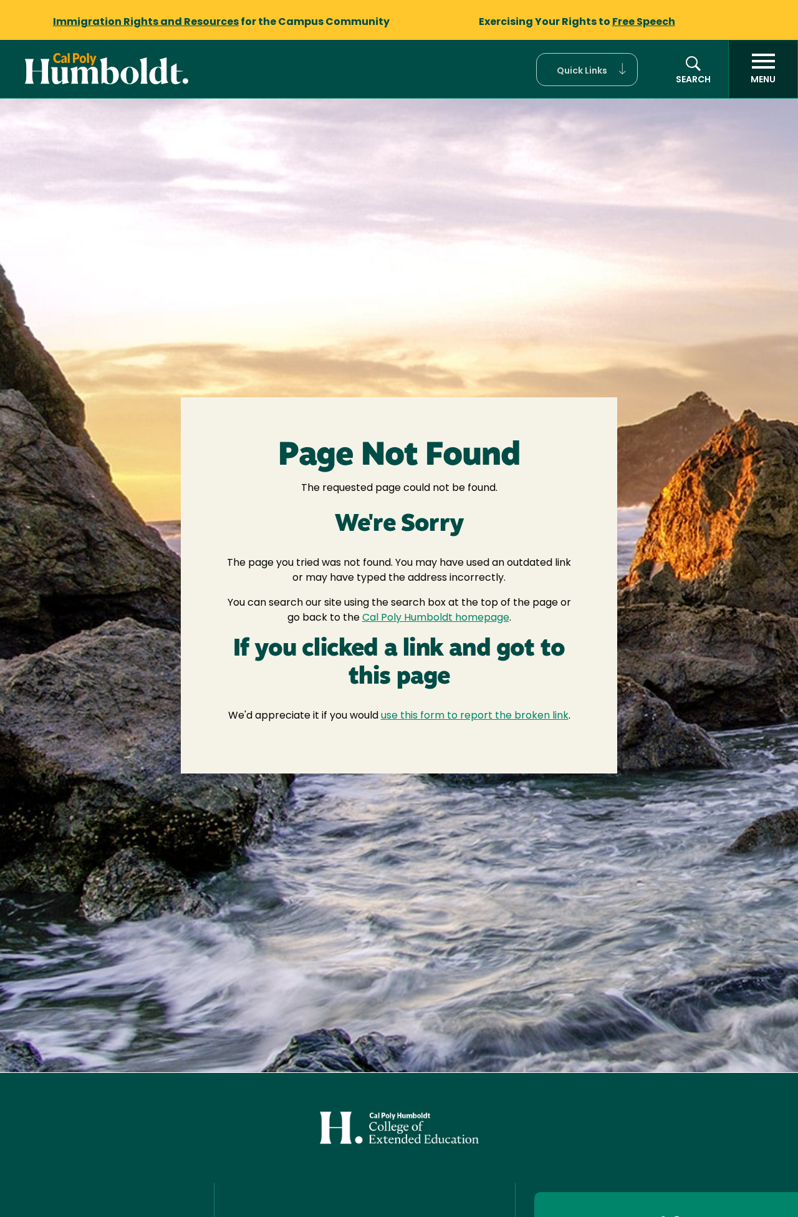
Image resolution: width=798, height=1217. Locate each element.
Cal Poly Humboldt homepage (435, 618)
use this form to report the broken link (475, 716)
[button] (587, 69)
